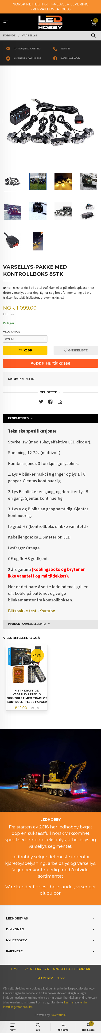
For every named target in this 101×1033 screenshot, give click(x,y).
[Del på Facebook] (50, 402)
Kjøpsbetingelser (36, 969)
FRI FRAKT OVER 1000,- (50, 9)
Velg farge (11, 331)
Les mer (69, 1002)
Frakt (15, 969)
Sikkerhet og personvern (71, 969)
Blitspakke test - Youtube (31, 610)
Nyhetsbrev (44, 978)
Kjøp (28, 350)
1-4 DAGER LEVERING (70, 4)
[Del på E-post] (60, 402)
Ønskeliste (77, 350)
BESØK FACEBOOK (70, 58)
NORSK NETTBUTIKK (30, 4)
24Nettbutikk (58, 1015)
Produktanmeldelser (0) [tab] (27, 624)
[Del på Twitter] (41, 402)
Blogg (61, 978)
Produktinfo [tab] (18, 418)
